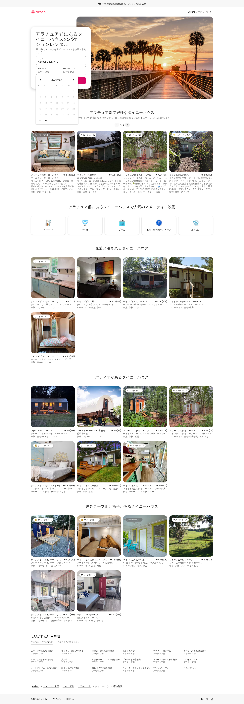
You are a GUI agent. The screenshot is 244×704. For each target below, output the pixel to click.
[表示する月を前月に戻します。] (40, 80)
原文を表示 (141, 3)
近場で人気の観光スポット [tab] (69, 642)
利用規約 (70, 699)
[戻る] (117, 125)
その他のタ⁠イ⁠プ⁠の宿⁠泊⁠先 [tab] (42, 642)
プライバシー (57, 699)
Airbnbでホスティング (200, 11)
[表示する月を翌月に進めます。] (73, 80)
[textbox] (48, 71)
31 (46, 120)
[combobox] (61, 61)
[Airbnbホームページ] (38, 11)
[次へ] (127, 125)
